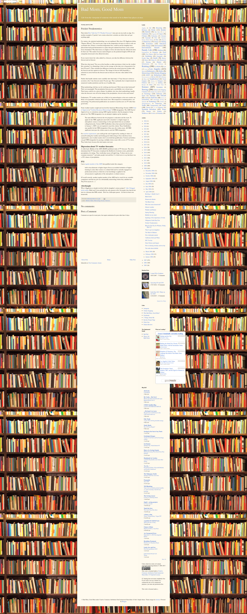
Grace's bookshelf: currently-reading (170, 333)
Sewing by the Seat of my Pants (153, 431)
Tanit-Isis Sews (148, 508)
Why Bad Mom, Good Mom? (152, 313)
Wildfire (159, 111)
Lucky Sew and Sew (150, 547)
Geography (160, 56)
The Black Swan (149, 202)
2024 (145, 126)
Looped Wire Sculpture (157, 273)
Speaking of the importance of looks (155, 218)
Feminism (155, 52)
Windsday (160, 113)
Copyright (148, 38)
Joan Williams (159, 64)
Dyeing (163, 41)
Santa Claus (160, 85)
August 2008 (149, 181)
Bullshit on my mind (150, 215)
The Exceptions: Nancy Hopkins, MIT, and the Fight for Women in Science (172, 370)
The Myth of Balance (151, 232)
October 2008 (149, 176)
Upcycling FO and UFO (157, 283)
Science (103, 201)
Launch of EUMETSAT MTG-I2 (152, 406)
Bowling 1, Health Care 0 (152, 194)
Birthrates (144, 30)
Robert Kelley (164, 347)
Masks (143, 71)
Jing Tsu (163, 357)
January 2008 (149, 257)
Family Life (147, 49)
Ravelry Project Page (149, 320)
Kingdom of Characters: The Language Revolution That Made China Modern (171, 353)
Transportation (154, 105)
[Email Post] (104, 198)
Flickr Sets (146, 322)
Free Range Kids (161, 54)
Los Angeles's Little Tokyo (167, 361)
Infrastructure (145, 64)
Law (146, 69)
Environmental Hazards (150, 47)
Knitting (145, 66)
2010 (145, 163)
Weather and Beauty (150, 210)
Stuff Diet (154, 97)
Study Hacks (147, 425)
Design (156, 42)
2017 (145, 144)
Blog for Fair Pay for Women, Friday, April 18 (155, 226)
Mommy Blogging (160, 73)
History (164, 58)
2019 (145, 139)
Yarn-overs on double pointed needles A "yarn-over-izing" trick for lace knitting (154, 489)
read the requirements (89, 134)
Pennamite (147, 480)
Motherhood (158, 75)
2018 (145, 142)
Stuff (146, 98)
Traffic (144, 105)
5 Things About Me (149, 317)
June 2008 (148, 186)
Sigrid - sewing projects (151, 502)
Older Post (133, 260)
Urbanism (160, 107)
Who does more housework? (153, 204)
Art (150, 28)
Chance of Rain (148, 527)
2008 (145, 168)
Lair (165, 66)
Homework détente (150, 199)
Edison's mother (149, 207)
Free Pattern (149, 54)
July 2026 (146, 481)
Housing (148, 62)
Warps (145, 555)
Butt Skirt (157, 32)
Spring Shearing (149, 212)
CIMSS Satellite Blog (150, 405)
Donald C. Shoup (164, 338)
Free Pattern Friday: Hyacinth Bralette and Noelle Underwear (154, 468)
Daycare (164, 40)
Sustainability (145, 99)
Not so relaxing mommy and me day (155, 245)
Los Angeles (155, 68)
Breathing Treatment (150, 541)
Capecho (154, 34)
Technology (152, 101)
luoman (158, 600)
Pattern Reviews (148, 324)
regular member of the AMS (93, 164)
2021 (145, 134)
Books (153, 30)
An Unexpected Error (150, 533)
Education (163, 43)
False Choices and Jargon (152, 243)
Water (164, 109)
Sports (143, 96)
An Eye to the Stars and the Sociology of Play (154, 438)
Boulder (163, 30)
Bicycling (159, 28)
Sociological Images (149, 436)
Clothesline (154, 36)
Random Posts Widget (161, 301)
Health (155, 58)
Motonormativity (145, 77)
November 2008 (150, 173)
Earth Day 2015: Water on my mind (158, 293)
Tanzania (144, 101)
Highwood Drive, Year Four (151, 528)
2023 (145, 129)
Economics (149, 43)
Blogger (124, 601)
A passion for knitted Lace (151, 521)
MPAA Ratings (162, 77)
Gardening (148, 56)
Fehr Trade (147, 419)
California (145, 34)
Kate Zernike (163, 373)
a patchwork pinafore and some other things (153, 460)
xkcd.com (146, 391)
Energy (148, 45)
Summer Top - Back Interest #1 (152, 445)
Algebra (144, 28)
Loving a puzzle (148, 504)
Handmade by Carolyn (150, 458)
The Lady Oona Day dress (150, 510)
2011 (145, 160)
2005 (145, 265)
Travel (164, 105)
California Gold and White (152, 238)
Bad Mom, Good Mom (102, 9)
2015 (145, 150)
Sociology (147, 93)
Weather (148, 111)
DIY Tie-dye (148, 240)
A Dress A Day (148, 515)
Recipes (144, 85)
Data (157, 40)
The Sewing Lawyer (149, 496)
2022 (145, 131)
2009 (145, 166)
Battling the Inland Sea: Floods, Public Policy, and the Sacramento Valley (171, 344)
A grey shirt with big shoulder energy (153, 420)
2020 (145, 137)
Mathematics (151, 71)
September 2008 (150, 178)
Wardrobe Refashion (149, 109)
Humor (159, 62)
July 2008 (148, 184)
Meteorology (97, 201)
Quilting (160, 83)
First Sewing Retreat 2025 (150, 549)
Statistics (107, 201)
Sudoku (162, 97)
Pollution (144, 83)
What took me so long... (150, 522)
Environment (159, 45)
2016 (145, 147)
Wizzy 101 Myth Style (147, 337)
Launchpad (147, 392)
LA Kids (157, 66)
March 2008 (149, 251)
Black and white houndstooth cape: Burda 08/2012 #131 (153, 399)
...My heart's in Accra (150, 411)
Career (161, 34)
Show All (164, 559)
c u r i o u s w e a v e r (150, 554)
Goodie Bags (145, 58)
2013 (145, 155)
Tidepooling (158, 103)
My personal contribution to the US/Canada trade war (152, 413)
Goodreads (146, 315)
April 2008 (149, 192)
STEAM (163, 95)
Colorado (163, 36)
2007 (145, 260)
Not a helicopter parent (151, 235)
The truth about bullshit (151, 248)
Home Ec (153, 60)
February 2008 (150, 254)
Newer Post (85, 260)
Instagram (146, 308)
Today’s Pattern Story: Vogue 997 (152, 516)
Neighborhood (154, 79)
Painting (153, 81)
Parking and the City (165, 336)
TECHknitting (148, 486)
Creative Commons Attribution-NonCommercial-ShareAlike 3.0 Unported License (153, 573)
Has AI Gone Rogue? (149, 427)
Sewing (145, 89)
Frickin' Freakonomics (151, 223)
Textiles (162, 101)
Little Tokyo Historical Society (167, 363)
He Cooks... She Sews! (150, 397)
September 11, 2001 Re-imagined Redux (152, 535)
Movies (153, 77)
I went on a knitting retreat (151, 497)
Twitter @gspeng (148, 311)
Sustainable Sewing (159, 99)
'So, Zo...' (147, 466)
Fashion (160, 50)
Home (108, 260)
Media (92, 201)
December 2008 (150, 171)
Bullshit (88, 201)
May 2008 (148, 189)
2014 (145, 152)
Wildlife (153, 113)
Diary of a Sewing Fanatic (151, 450)
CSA (155, 38)
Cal (163, 32)
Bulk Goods (148, 196)
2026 (145, 121)
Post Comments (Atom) (95, 263)
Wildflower (145, 113)
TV (154, 107)
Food (164, 52)
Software (159, 93)
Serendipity (159, 87)
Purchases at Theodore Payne (151, 543)
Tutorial (148, 107)
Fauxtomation (145, 52)
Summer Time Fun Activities (151, 475)
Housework (163, 60)
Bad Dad (146, 334)
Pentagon (160, 81)
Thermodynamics (146, 103)
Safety (151, 85)
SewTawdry (147, 444)
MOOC (148, 75)
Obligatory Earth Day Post (152, 220)
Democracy (147, 41)
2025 (145, 123)
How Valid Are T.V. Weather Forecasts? (100, 33)
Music (145, 79)
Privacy (153, 82)
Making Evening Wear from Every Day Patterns (154, 452)
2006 (145, 263)
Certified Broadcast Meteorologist (101, 110)
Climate (144, 36)
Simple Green (154, 92)
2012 (145, 158)
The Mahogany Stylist (150, 474)
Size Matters (163, 92)
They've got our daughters (152, 230)
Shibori (156, 90)
